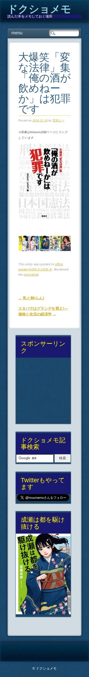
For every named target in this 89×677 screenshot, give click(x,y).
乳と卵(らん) (31, 298)
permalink (31, 274)
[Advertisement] (43, 392)
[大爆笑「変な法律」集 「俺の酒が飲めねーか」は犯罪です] (44, 224)
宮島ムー (58, 120)
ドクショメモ (39, 9)
